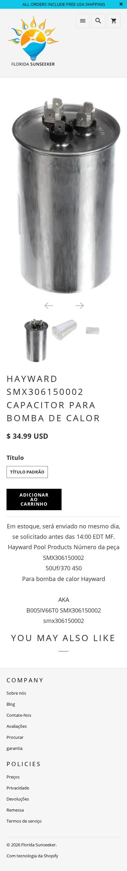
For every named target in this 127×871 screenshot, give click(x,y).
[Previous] (48, 305)
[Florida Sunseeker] (33, 43)
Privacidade (18, 788)
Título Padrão (27, 472)
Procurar (15, 737)
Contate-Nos (19, 715)
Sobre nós (16, 693)
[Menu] (83, 21)
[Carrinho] (113, 21)
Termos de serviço (24, 821)
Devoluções (18, 799)
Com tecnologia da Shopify (32, 856)
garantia (14, 748)
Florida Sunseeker (38, 845)
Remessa (15, 810)
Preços (13, 777)
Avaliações (17, 726)
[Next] (79, 305)
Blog (11, 704)
